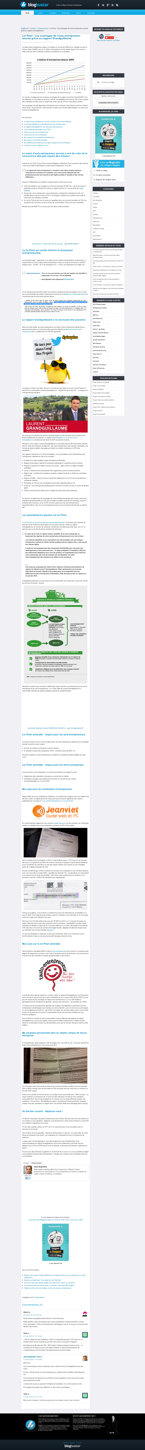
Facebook (98, 5)
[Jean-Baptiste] (28, 1173)
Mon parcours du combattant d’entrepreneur (39, 137)
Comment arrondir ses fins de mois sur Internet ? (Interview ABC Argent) (49, 1285)
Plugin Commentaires (99, 386)
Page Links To (97, 354)
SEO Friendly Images (99, 304)
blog (27, 13)
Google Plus (108, 5)
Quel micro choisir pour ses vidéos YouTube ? (106, 294)
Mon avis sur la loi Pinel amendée (35, 140)
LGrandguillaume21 (76, 728)
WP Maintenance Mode (100, 308)
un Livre (51, 1418)
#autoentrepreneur (33, 273)
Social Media (97, 236)
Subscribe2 (96, 325)
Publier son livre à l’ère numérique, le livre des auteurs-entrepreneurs (47, 1288)
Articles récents (36, 1163)
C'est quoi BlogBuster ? (48, 1416)
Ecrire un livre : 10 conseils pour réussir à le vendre (107, 266)
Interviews (66, 13)
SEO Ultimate (97, 343)
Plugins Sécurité (97, 410)
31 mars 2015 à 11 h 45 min (32, 1336)
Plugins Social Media (99, 414)
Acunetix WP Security (99, 350)
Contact (79, 1443)
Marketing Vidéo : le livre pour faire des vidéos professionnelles (106, 256)
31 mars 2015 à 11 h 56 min (32, 1359)
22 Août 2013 (69, 279)
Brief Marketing (97, 200)
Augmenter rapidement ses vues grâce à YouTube (107, 270)
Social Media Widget (99, 336)
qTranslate (96, 311)
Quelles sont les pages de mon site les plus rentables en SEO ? (108, 289)
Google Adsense (59, 823)
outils (78, 13)
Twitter (103, 5)
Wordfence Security (99, 347)
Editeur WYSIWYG (98, 389)
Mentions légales (69, 1443)
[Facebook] (26, 1178)
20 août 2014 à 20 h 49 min (32, 1315)
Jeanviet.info (89, 1420)
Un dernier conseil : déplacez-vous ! (36, 145)
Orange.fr (87, 1418)
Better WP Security (99, 368)
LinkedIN (112, 5)
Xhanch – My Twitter (99, 329)
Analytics (95, 193)
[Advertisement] (72, 21)
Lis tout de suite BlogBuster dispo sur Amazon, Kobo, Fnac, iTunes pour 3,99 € (55, 1220)
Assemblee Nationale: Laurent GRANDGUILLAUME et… (47, 728)
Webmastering (97, 239)
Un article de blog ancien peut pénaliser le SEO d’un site (108, 262)
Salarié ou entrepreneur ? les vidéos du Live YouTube (42, 1280)
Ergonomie (96, 221)
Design (95, 207)
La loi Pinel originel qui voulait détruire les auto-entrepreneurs (45, 124)
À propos (26, 1163)
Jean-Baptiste (40, 1166)
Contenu (95, 204)
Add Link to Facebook (99, 365)
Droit (94, 211)
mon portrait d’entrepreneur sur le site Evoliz (57, 801)
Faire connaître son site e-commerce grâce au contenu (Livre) (106, 280)
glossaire (91, 13)
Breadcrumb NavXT (99, 340)
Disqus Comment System (100, 333)
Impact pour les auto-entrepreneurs (36, 132)
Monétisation (96, 225)
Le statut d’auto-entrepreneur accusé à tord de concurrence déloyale (47, 121)
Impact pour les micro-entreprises (35, 135)
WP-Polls (95, 357)
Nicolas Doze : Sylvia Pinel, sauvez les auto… (48, 244)
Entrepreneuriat (42, 28)
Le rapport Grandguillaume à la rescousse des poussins (43, 127)
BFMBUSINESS (73, 244)
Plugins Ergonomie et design (101, 393)
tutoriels (52, 13)
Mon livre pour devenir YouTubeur (108, 40)
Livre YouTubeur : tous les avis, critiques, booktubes (108, 285)
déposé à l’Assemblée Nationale (77, 294)
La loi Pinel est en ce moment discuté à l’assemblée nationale (43, 522)
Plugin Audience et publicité (101, 382)
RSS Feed (117, 5)
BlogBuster (34, 4)
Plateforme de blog (98, 403)
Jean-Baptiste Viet (31, 1356)
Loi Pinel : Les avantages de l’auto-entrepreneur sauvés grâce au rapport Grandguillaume (51, 37)
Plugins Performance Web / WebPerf (103, 400)
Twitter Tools (97, 322)
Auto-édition (96, 196)
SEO (94, 232)
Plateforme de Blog (98, 228)
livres (40, 13)
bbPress (95, 315)
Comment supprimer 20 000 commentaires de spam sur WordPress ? (108, 251)
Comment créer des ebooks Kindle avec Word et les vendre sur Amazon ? (49, 1283)
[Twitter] (29, 1178)
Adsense (49, 930)
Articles (33, 28)
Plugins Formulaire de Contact (102, 396)
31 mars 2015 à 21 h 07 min (32, 1397)
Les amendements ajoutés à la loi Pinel (37, 129)
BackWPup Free (98, 318)
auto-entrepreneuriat (59, 951)
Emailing (95, 214)
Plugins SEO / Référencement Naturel (104, 407)
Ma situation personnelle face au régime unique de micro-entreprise (47, 142)
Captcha (95, 372)
